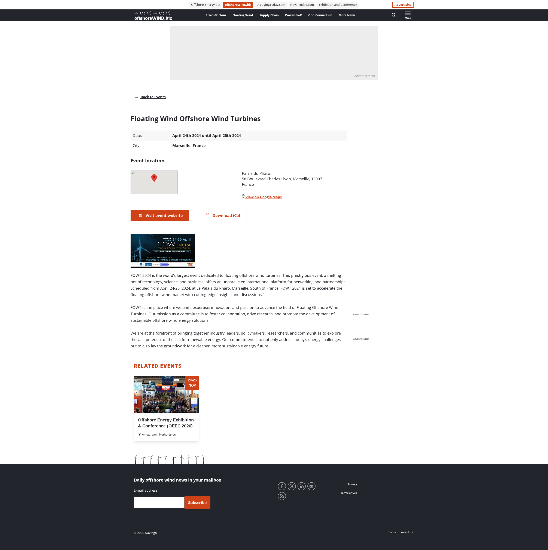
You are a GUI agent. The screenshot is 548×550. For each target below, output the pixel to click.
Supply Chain (269, 15)
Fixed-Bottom (216, 15)
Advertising (403, 5)
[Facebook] (282, 486)
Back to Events (153, 97)
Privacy (352, 484)
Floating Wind (242, 15)
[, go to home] (153, 15)
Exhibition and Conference (338, 5)
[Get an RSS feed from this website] (282, 496)
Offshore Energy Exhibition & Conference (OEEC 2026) (166, 423)
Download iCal (225, 215)
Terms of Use (349, 493)
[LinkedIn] (302, 486)
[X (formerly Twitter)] (292, 486)
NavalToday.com (302, 5)
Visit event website (163, 215)
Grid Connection (320, 15)
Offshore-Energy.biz (205, 5)
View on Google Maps (263, 197)
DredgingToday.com (270, 5)
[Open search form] (394, 15)
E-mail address (146, 490)
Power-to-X (293, 15)
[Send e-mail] (311, 486)
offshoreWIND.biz (238, 5)
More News (347, 15)
